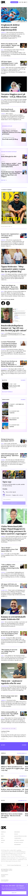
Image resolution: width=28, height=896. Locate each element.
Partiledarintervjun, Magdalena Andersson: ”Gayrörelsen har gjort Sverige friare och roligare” (11, 174)
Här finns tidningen (19, 840)
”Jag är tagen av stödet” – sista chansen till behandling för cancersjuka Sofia (11, 165)
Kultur (3, 154)
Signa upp (14, 892)
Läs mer (3, 739)
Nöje (2, 834)
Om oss (16, 834)
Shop (2, 842)
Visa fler (3, 180)
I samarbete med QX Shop (8, 137)
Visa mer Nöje (22, 776)
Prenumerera (14, 2)
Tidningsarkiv (17, 838)
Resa (2, 838)
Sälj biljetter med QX (7, 391)
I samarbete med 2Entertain (9, 129)
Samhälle (3, 170)
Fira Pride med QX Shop (10, 139)
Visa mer (23, 380)
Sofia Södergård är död (8, 156)
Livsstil (3, 161)
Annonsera (17, 831)
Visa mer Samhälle (21, 753)
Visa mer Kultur (22, 800)
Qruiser (3, 840)
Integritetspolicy (18, 842)
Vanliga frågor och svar (20, 836)
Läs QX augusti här (5, 226)
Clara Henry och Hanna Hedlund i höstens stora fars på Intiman (11, 132)
